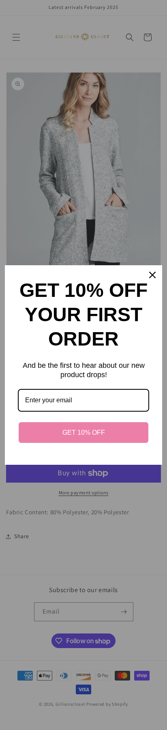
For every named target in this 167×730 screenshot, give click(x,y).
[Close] (152, 275)
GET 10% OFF (83, 432)
